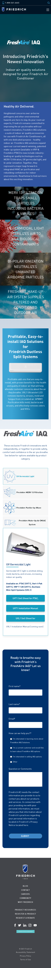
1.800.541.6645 (12, 3)
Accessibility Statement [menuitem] (25, 952)
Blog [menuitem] (25, 886)
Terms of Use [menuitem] (25, 959)
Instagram (29, 925)
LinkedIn (24, 925)
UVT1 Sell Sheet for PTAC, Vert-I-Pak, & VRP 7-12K (25, 599)
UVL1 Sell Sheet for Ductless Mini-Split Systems (25, 619)
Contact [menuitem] (25, 890)
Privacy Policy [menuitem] (25, 956)
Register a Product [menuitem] (25, 914)
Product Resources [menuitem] (25, 910)
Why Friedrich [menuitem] (25, 902)
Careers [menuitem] (25, 894)
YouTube (35, 925)
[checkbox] (25, 750)
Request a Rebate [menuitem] (25, 918)
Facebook (15, 925)
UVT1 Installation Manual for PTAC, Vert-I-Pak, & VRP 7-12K (25, 609)
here (26, 825)
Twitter (19, 925)
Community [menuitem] (25, 898)
